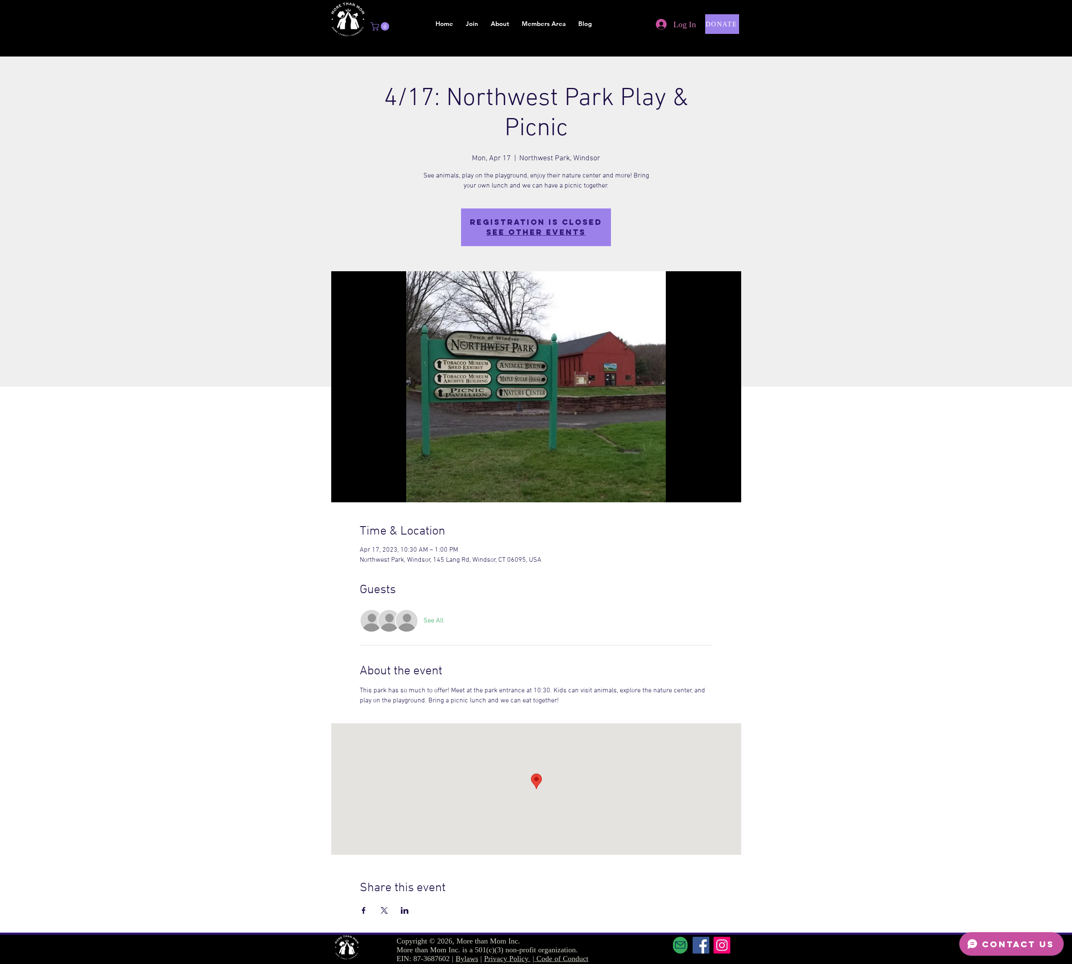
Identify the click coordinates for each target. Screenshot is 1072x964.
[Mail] (680, 945)
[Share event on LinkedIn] (405, 910)
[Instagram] (722, 945)
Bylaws (467, 958)
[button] (381, 26)
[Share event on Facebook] (364, 910)
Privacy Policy (507, 958)
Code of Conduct (562, 958)
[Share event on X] (384, 910)
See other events (536, 232)
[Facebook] (701, 945)
